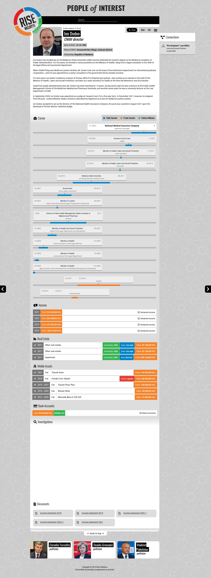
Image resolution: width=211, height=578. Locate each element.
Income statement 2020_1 (135, 513)
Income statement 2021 (92, 522)
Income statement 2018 (50, 513)
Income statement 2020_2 (51, 522)
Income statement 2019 (92, 513)
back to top (95, 533)
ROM (143, 29)
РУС (149, 29)
